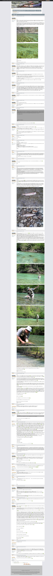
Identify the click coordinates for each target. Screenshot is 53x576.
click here (36, 573)
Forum (22, 7)
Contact (41, 7)
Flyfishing (16, 7)
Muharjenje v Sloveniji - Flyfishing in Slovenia (18, 10)
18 (18, 561)
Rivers (19, 7)
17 (17, 561)
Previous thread (38, 10)
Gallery (25, 7)
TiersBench (28, 7)
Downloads (32, 7)
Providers (38, 7)
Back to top (13, 99)
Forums (25, 10)
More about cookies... (42, 0)
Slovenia (13, 7)
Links (35, 7)
